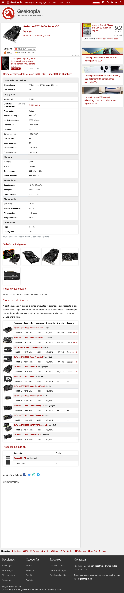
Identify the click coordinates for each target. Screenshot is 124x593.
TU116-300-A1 (35, 105)
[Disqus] (40, 516)
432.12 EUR (26, 49)
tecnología (102, 39)
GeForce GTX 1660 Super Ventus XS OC (30, 337)
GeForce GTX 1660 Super (24, 376)
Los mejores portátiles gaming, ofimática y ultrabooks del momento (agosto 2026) (101, 100)
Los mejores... (15, 68)
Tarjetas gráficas (42, 35)
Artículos (30, 570)
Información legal (58, 570)
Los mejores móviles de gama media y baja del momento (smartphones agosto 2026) (102, 79)
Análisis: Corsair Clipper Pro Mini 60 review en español (102, 28)
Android (17, 551)
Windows (81, 551)
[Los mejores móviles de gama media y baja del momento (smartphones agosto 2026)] (102, 69)
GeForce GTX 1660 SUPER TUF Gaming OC (31, 425)
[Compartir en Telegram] (38, 474)
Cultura (52, 2)
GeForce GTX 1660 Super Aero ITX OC (29, 386)
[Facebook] (103, 2)
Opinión (29, 575)
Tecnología (29, 2)
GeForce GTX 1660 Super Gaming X (28, 415)
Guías (60, 2)
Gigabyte (27, 31)
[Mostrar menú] (3, 2)
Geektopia (16, 2)
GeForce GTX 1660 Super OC (41, 26)
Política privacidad (58, 575)
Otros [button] (68, 2)
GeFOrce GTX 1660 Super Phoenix (28, 347)
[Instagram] (108, 2)
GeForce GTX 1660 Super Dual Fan (28, 396)
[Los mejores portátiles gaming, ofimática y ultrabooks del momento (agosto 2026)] (102, 90)
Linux (103, 551)
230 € (74, 352)
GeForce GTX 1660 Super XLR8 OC (28, 435)
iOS (26, 551)
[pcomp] (8, 52)
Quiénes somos (57, 565)
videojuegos (113, 39)
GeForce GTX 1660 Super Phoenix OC (29, 357)
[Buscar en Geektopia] (121, 2)
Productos (27, 35)
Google (36, 551)
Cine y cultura (8, 575)
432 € (74, 371)
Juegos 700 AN (20, 458)
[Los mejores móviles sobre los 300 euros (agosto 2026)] (102, 51)
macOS (93, 551)
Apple (46, 551)
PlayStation (68, 551)
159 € (74, 333)
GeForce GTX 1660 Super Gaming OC (29, 406)
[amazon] (8, 49)
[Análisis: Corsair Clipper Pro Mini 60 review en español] (86, 30)
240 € (74, 362)
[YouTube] (112, 2)
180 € (74, 342)
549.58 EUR (26, 52)
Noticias (29, 565)
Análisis (29, 580)
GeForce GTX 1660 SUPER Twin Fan (28, 328)
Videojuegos (41, 2)
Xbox (55, 551)
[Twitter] (116, 2)
